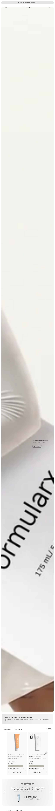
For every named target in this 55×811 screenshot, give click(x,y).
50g (10, 761)
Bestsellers (7, 729)
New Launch (18, 729)
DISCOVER (37, 446)
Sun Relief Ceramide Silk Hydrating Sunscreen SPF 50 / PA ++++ (38, 757)
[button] (6, 7)
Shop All (49, 728)
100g (14, 761)
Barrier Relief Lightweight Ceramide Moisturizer (15, 757)
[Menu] (3, 7)
